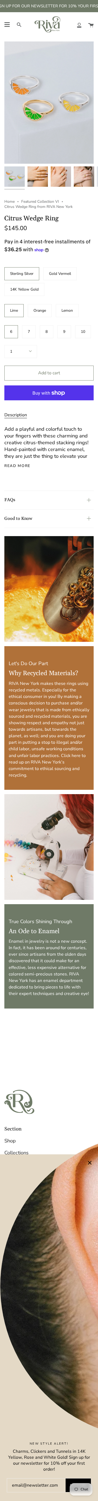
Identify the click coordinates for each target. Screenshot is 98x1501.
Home (9, 201)
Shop (10, 1140)
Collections (16, 1152)
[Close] (90, 1162)
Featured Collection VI (40, 201)
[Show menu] (7, 24)
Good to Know (18, 518)
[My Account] (79, 24)
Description (15, 415)
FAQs (9, 500)
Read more (17, 466)
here (76, 755)
